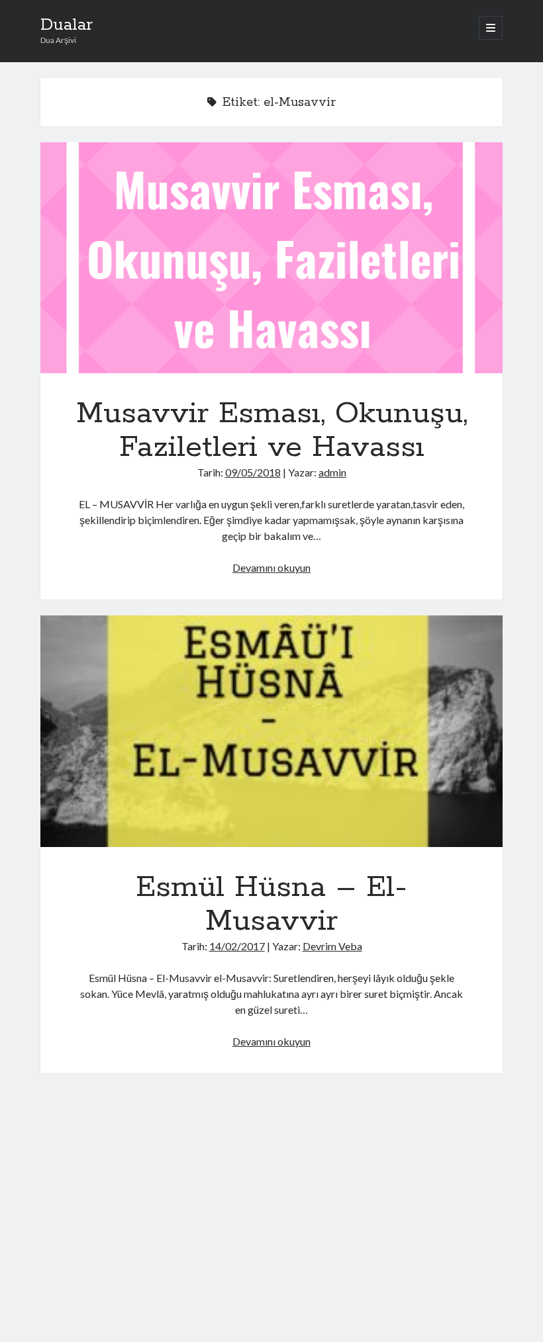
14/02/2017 (237, 946)
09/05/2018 (253, 472)
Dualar (66, 25)
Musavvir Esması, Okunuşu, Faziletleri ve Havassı (271, 257)
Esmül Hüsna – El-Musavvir (271, 730)
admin (332, 472)
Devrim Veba (332, 946)
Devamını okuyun (271, 567)
